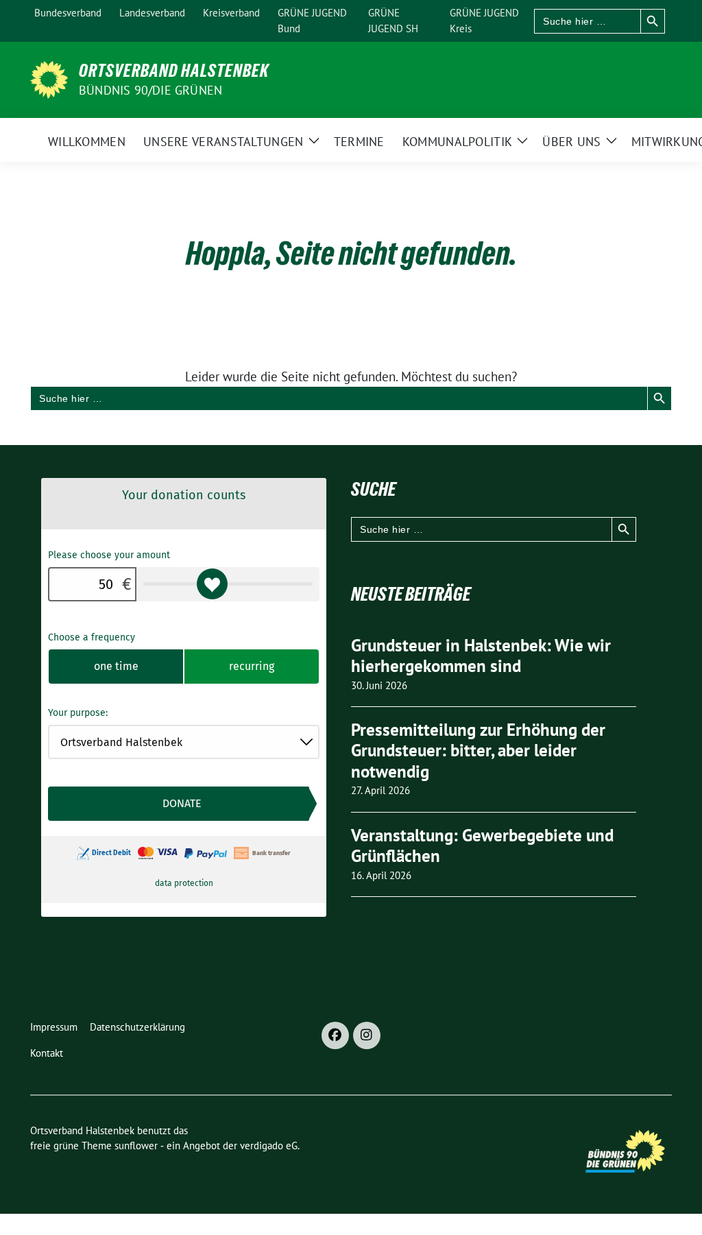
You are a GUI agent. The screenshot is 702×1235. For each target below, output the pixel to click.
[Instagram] (366, 1035)
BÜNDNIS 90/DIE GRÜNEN (150, 90)
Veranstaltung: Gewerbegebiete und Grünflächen (482, 845)
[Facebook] (335, 1035)
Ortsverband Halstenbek (174, 70)
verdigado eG (269, 1145)
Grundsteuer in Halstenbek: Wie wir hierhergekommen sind (481, 656)
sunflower (136, 1145)
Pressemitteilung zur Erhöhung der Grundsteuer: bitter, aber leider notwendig (478, 750)
